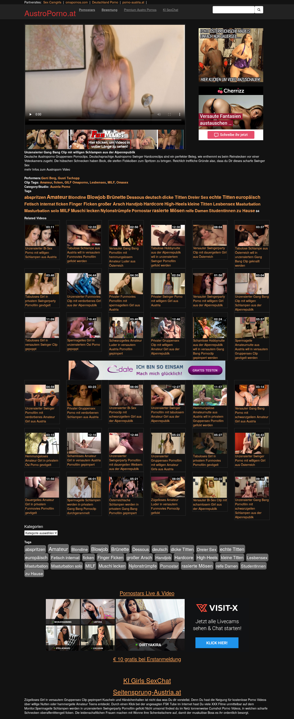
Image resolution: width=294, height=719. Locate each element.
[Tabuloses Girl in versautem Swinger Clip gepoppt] (42, 325)
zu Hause (246, 210)
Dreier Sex (198, 197)
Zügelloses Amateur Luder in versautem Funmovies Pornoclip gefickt (165, 506)
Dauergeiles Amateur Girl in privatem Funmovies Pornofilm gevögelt (39, 506)
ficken (58, 182)
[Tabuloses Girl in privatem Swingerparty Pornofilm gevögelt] (42, 281)
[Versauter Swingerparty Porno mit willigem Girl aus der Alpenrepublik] (210, 281)
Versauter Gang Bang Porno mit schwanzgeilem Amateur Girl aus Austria (251, 414)
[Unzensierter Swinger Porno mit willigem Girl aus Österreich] (252, 441)
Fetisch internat (39, 204)
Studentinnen (222, 210)
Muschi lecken (85, 210)
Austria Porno (60, 186)
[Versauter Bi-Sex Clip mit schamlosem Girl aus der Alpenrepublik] (210, 485)
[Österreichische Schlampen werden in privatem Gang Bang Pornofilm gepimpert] (126, 485)
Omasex (122, 182)
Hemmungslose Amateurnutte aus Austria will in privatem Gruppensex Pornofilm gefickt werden (208, 416)
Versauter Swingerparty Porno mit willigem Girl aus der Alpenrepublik (209, 300)
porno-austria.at (133, 2)
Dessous (135, 197)
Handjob (134, 204)
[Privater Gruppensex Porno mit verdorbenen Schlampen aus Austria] (84, 393)
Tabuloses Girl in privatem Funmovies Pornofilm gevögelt (207, 460)
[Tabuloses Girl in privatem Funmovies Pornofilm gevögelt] (210, 441)
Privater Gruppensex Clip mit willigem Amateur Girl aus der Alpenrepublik (165, 346)
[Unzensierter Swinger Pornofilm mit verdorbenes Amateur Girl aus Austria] (42, 393)
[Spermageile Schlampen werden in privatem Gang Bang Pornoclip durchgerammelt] (84, 485)
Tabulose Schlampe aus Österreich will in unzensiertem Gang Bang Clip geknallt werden (251, 257)
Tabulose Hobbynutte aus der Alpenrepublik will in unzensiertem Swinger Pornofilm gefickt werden (166, 256)
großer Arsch (111, 204)
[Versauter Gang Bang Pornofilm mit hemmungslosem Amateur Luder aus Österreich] (126, 233)
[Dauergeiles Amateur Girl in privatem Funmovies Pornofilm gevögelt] (42, 485)
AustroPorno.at (50, 12)
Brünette (116, 196)
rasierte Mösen (168, 210)
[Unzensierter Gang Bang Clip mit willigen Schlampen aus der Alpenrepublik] (252, 281)
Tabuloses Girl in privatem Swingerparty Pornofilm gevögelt (40, 300)
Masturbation (248, 204)
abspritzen (35, 197)
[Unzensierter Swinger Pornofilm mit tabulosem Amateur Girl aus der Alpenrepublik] (168, 393)
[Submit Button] (259, 9)
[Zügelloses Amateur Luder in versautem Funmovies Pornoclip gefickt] (168, 485)
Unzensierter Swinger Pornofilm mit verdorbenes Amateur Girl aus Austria (40, 414)
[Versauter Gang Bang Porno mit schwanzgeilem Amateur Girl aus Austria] (252, 393)
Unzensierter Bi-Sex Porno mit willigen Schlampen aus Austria (41, 252)
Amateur (46, 182)
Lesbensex (98, 182)
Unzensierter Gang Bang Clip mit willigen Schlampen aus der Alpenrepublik (252, 302)
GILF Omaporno (76, 182)
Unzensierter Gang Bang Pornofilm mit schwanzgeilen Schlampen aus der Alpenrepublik (252, 508)
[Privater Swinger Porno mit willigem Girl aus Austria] (168, 281)
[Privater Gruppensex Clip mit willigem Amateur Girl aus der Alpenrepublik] (168, 325)
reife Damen (197, 210)
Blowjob (96, 196)
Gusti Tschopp (69, 178)
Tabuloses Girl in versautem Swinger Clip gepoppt (41, 344)
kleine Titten (200, 204)
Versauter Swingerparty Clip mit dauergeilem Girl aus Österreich (210, 252)
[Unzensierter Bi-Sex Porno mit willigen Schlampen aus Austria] (42, 233)
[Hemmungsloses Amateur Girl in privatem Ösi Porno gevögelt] (42, 441)
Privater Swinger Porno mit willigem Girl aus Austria (167, 300)
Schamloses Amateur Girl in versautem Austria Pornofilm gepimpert (84, 460)
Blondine (77, 197)
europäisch (248, 197)
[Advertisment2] (231, 113)
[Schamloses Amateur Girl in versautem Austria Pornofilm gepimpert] (84, 441)
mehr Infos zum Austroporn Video (47, 169)
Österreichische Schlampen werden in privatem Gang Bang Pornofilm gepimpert (124, 506)
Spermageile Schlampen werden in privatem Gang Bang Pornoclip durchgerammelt (84, 506)
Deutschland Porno (105, 2)
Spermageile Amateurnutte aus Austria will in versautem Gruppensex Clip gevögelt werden (251, 349)
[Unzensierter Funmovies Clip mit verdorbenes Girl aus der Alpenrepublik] (84, 281)
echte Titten (222, 197)
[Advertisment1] (231, 55)
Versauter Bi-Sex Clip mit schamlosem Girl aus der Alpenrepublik (210, 504)
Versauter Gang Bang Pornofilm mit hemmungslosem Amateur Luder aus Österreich (124, 257)
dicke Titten (174, 197)
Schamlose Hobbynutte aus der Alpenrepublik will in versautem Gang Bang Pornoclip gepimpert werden (209, 349)
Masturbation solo (41, 210)
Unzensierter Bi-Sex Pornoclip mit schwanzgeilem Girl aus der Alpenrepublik (125, 414)
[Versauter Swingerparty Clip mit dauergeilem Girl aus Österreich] (210, 233)
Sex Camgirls (52, 2)
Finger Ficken (83, 204)
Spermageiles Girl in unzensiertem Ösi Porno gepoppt (83, 344)
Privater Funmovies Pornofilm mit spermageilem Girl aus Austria (124, 302)
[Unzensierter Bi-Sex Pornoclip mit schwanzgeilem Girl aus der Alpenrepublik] (126, 393)
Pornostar (141, 210)
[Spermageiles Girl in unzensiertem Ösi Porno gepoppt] (84, 325)
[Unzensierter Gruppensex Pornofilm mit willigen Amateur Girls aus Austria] (168, 441)
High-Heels (175, 204)
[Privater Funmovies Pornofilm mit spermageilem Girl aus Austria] (126, 281)
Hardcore (154, 204)
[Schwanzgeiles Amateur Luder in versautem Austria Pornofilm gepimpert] (126, 325)
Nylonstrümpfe (116, 210)
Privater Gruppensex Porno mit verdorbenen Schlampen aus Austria (83, 412)
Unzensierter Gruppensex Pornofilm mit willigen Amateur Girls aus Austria (166, 462)
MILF (111, 182)
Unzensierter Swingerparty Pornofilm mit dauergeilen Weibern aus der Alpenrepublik (125, 462)
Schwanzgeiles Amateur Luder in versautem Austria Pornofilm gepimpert (125, 346)
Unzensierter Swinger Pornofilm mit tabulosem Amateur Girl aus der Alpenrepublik (167, 414)
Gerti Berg (48, 178)
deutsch (153, 197)
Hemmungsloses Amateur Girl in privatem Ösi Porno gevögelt (41, 460)
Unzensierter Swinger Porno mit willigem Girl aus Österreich (250, 460)
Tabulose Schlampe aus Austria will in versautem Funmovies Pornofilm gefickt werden (83, 254)
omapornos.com (77, 2)
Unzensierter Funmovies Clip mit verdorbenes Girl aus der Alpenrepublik (84, 300)
